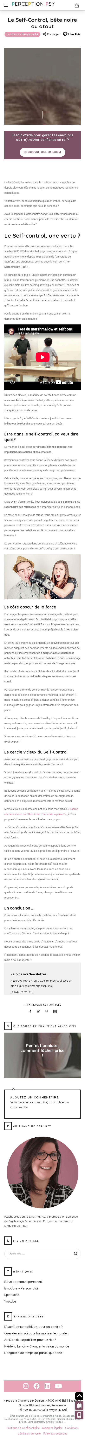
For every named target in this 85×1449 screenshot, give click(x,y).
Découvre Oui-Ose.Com (42, 152)
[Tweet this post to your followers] (38, 1011)
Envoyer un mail (57, 1410)
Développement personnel (23, 1282)
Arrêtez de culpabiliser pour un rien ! (30, 1340)
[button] (79, 1415)
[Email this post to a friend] (55, 1011)
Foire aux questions (55, 1434)
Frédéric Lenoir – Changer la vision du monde (36, 1346)
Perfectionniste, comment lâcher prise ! (42, 1050)
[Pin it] (46, 1011)
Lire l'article (42, 1063)
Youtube (10, 1301)
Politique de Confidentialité (23, 1428)
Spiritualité (11, 1295)
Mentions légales (52, 1428)
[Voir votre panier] (76, 5)
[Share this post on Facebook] (30, 1011)
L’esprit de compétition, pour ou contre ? (33, 1327)
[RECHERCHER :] (42, 1254)
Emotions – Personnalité (21, 1288)
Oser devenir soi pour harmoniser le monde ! (36, 1333)
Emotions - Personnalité (22, 34)
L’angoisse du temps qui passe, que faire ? (34, 1353)
